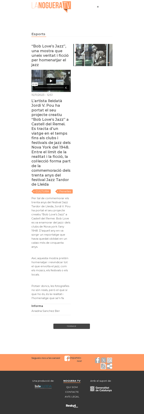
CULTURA (42, 191)
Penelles (65, 191)
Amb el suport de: (100, 380)
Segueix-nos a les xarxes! (45, 358)
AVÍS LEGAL (72, 396)
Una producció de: (43, 380)
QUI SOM (72, 387)
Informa (37, 306)
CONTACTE (72, 391)
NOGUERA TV (71, 380)
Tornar (71, 326)
